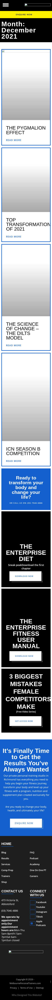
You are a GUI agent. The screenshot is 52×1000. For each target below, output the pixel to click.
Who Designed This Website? (27, 995)
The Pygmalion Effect (26, 130)
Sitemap (40, 987)
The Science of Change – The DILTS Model (22, 330)
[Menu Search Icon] (6, 5)
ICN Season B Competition (23, 451)
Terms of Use (26, 987)
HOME (6, 844)
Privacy (13, 987)
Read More (13, 140)
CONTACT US (12, 891)
